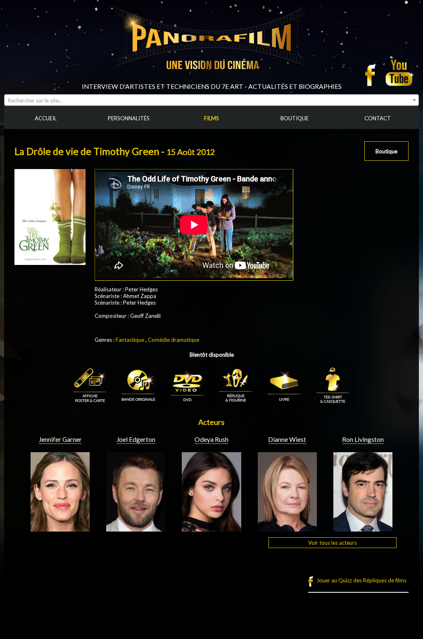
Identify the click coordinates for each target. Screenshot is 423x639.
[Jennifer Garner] (60, 528)
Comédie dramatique (173, 339)
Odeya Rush (211, 439)
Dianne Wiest (287, 439)
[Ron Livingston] (362, 528)
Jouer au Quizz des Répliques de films (361, 580)
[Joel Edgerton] (135, 528)
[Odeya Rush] (211, 528)
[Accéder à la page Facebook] (372, 73)
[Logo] (211, 79)
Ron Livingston (363, 439)
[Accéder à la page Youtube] (400, 73)
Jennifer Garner (60, 439)
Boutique (386, 151)
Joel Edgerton (135, 439)
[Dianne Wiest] (287, 528)
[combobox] (211, 100)
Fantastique (130, 339)
